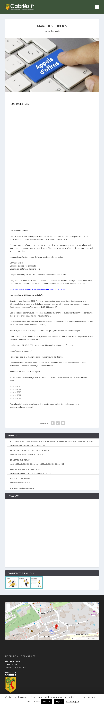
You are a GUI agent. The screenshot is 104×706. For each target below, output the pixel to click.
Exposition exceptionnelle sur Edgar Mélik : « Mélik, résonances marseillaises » (51, 441)
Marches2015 (15, 386)
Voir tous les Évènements (22, 488)
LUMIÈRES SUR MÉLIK (20, 460)
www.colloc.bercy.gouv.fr (23, 407)
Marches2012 (15, 395)
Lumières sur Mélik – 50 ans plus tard (29, 450)
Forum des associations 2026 (25, 469)
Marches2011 (15, 398)
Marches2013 (15, 392)
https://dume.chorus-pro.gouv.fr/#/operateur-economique (56, 330)
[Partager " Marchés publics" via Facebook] (52, 423)
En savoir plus (72, 701)
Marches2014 (15, 389)
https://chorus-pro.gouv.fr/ (20, 351)
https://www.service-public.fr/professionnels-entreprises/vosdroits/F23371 (40, 289)
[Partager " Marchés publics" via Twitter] (57, 423)
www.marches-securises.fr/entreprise (25, 371)
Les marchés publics (52, 31)
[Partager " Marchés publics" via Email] (62, 423)
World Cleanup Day (20, 478)
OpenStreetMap (81, 638)
